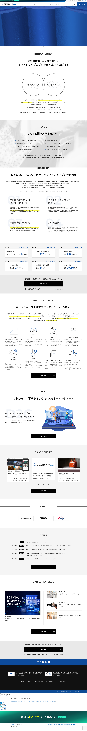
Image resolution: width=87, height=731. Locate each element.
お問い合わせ (82, 4)
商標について (62, 681)
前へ (38, 484)
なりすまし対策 (52, 701)
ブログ (45, 4)
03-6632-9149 (66, 4)
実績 (40, 4)
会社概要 (29, 681)
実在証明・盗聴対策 (14, 701)
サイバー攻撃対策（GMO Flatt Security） (43, 701)
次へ (48, 484)
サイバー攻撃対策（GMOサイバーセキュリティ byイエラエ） (27, 701)
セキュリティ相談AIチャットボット (51, 699)
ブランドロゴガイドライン (51, 681)
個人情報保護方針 (38, 681)
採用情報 (22, 681)
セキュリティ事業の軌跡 (59, 701)
